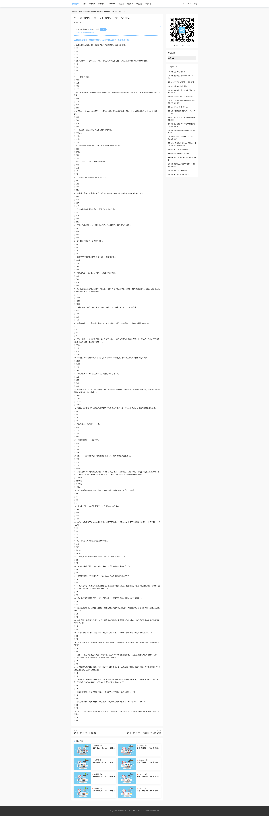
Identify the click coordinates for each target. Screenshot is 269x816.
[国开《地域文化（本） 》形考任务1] (127, 764)
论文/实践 (121, 4)
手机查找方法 (123, 40)
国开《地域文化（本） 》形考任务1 (148, 762)
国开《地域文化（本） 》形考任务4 (103, 748)
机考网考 (112, 4)
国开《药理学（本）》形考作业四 (178, 174)
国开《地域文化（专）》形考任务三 (85, 733)
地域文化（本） (80, 22)
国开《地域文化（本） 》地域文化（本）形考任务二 (144, 733)
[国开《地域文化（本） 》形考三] (82, 792)
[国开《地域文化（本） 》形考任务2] (82, 764)
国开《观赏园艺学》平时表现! (177, 170)
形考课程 (92, 4)
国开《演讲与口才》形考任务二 (178, 107)
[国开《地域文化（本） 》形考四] (127, 778)
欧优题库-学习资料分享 (75, 3)
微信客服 (90, 32)
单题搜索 (139, 4)
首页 (84, 4)
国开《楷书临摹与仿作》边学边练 (179, 153)
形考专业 (101, 4)
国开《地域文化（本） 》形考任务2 (103, 762)
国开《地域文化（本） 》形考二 (148, 791)
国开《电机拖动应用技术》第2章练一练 (180, 96)
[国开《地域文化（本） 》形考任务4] (82, 750)
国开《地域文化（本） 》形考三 (103, 791)
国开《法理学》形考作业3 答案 (178, 149)
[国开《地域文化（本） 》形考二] (127, 792)
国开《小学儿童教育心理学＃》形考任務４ (182, 82)
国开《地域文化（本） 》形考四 (148, 777)
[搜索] (184, 3)
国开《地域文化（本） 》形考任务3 (148, 748)
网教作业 (130, 4)
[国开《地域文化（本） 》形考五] (82, 778)
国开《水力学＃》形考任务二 (177, 72)
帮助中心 (148, 4)
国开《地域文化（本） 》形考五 (103, 777)
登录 (103, 29)
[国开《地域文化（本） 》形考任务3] (127, 750)
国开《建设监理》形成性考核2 (178, 86)
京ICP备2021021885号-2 (151, 811)
